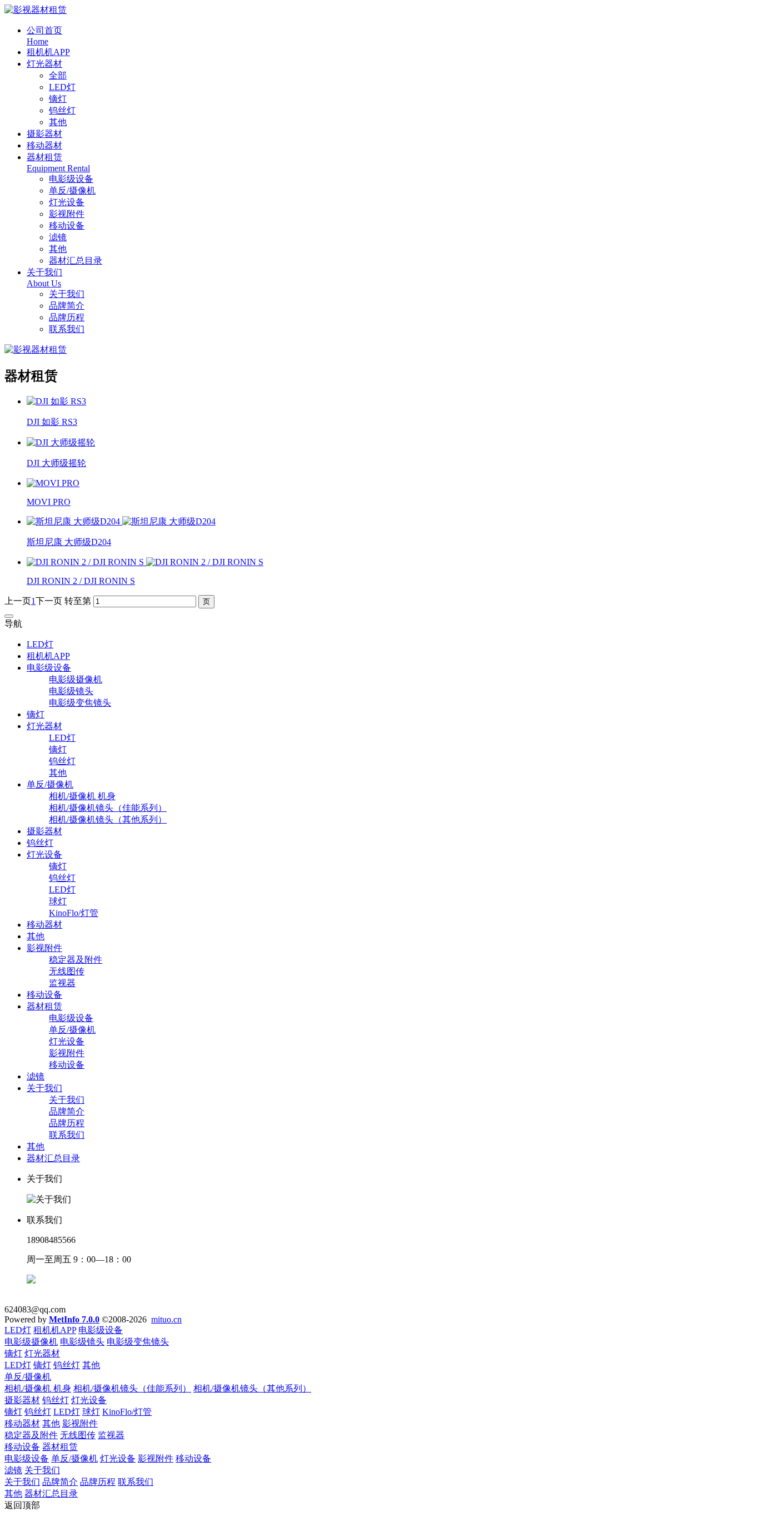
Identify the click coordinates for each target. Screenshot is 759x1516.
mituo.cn (166, 1319)
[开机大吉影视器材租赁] (35, 9)
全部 (58, 75)
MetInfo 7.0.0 (74, 1319)
